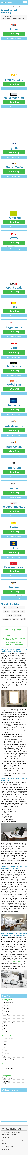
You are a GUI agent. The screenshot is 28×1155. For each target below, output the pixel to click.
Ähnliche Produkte (18, 18)
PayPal (6, 1014)
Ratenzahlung (8, 1002)
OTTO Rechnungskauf (16, 246)
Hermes (6, 1053)
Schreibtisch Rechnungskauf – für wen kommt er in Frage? (15, 639)
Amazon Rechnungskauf (16, 595)
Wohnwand (17, 615)
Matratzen (15, 611)
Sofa (22, 611)
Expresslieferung (9, 1059)
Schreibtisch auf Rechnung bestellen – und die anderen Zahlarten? (15, 630)
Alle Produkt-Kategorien (9, 1134)
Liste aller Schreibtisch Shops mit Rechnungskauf (10, 17)
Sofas (14, 760)
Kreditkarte (7, 1020)
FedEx (5, 1050)
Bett (5, 608)
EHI (5, 1065)
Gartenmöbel (13, 608)
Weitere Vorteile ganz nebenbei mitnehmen (13, 634)
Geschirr (16, 619)
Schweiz (6, 1084)
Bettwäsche (7, 619)
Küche (22, 608)
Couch (23, 619)
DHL (5, 1044)
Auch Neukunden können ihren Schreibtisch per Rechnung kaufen (14, 643)
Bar (5, 1029)
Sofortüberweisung (10, 1023)
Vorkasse (6, 1011)
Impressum (5, 1149)
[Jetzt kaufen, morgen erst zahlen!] (6, 3)
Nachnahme (8, 1032)
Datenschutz (5, 1152)
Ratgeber (4, 1143)
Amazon (6, 1017)
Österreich (7, 1081)
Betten (21, 758)
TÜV (5, 1071)
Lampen (6, 611)
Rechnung (7, 1008)
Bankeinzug (7, 1026)
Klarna (6, 1005)
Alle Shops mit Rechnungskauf (11, 1132)
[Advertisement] (14, 56)
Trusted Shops (8, 1068)
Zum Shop (14, 33)
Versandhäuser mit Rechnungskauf (12, 1141)
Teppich (9, 615)
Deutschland (8, 1078)
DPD (5, 1056)
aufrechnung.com (17, 961)
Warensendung (8, 1038)
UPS (5, 1047)
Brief (5, 1041)
